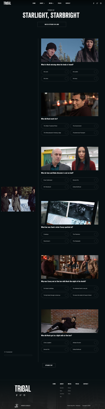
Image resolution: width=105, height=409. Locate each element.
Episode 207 (49, 365)
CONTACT (85, 384)
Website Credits (25, 405)
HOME (54, 384)
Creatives (62, 393)
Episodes (62, 388)
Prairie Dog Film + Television (73, 405)
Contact (68, 3)
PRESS (77, 384)
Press (59, 3)
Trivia (69, 393)
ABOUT (62, 384)
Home (34, 3)
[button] (42, 3)
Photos (69, 388)
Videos (69, 390)
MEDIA (69, 384)
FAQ (60, 396)
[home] (7, 3)
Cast (61, 390)
